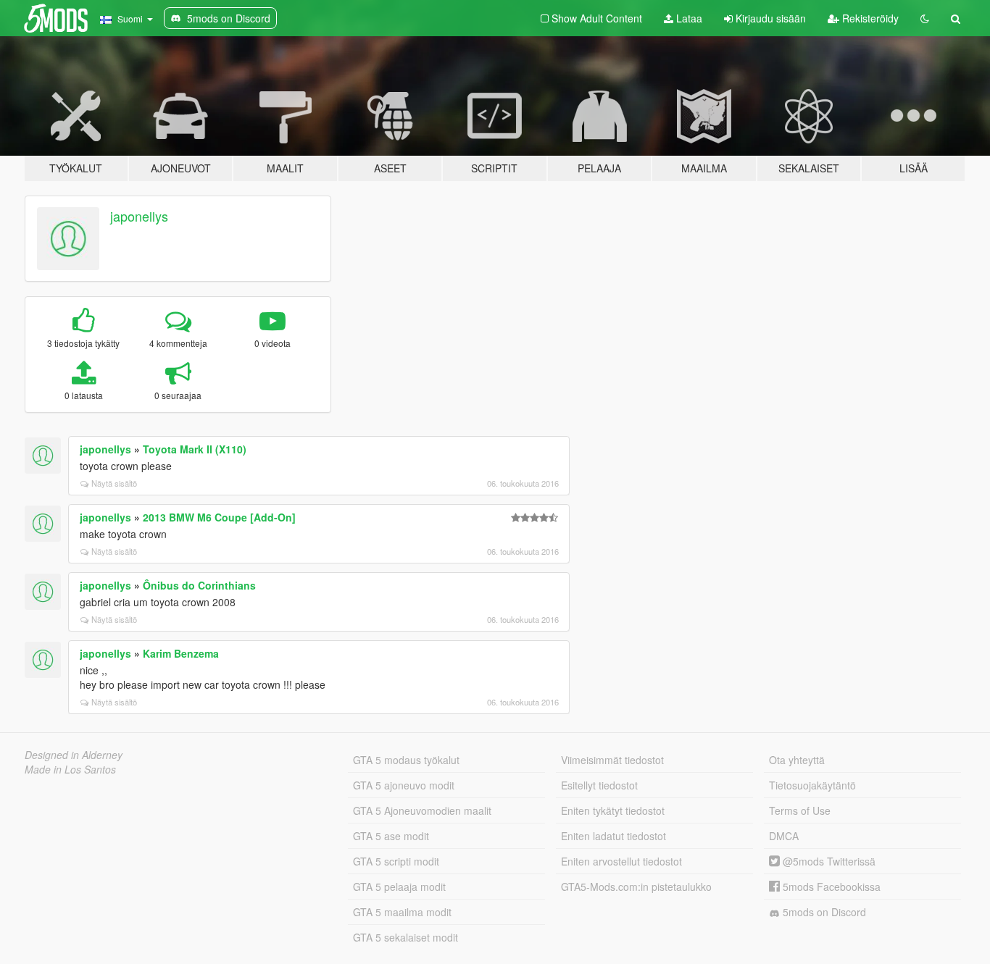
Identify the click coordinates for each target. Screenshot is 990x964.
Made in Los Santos (70, 769)
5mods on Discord (823, 912)
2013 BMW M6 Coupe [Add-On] (219, 517)
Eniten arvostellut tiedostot (621, 861)
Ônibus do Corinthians (199, 585)
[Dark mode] (925, 18)
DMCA (784, 836)
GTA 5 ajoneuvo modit (403, 785)
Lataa (687, 18)
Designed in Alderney (73, 754)
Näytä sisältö (114, 483)
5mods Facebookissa (830, 886)
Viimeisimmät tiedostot (612, 760)
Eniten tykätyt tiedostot (613, 810)
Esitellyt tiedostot (599, 785)
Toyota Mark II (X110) (194, 449)
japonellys (139, 215)
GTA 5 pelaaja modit (399, 886)
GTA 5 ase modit (391, 836)
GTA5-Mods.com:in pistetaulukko (636, 886)
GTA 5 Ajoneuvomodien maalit (422, 810)
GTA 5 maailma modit (402, 912)
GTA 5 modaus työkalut (406, 760)
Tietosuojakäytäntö (812, 785)
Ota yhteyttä (797, 760)
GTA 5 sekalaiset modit (405, 937)
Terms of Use (800, 810)
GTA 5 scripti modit (396, 861)
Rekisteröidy (869, 18)
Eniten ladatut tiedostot (613, 836)
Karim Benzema (181, 653)
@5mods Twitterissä (827, 861)
